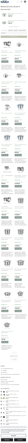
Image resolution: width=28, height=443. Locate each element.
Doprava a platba (4, 379)
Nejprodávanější (22, 30)
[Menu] (25, 1)
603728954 (5, 372)
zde (8, 432)
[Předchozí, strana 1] (14, 353)
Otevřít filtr (14, 36)
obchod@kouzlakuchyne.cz (8, 368)
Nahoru (14, 359)
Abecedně (3, 33)
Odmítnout (7, 440)
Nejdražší (16, 30)
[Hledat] (18, 1)
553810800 (5, 370)
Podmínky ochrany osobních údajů (7, 381)
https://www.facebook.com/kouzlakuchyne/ (11, 374)
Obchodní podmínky (4, 383)
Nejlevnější (10, 30)
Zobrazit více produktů (13, 26)
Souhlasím (20, 440)
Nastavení (13, 435)
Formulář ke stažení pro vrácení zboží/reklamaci (10, 384)
